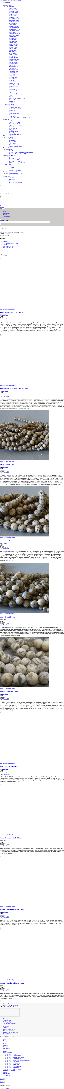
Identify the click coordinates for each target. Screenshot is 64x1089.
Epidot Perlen (12, 36)
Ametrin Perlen (13, 14)
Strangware (12, 95)
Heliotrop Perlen (13, 47)
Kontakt (5, 1019)
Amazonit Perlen (13, 11)
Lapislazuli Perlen (14, 59)
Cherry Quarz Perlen (14, 29)
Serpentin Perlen (13, 90)
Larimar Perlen (13, 60)
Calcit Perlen (12, 24)
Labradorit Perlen (13, 57)
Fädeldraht (12, 139)
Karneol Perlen (13, 54)
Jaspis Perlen (12, 53)
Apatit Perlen (12, 15)
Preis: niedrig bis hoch (8, 246)
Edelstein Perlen (10, 6)
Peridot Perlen (13, 77)
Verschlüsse (12, 179)
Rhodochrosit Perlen (14, 84)
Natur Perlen (9, 149)
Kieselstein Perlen (14, 113)
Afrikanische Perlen (14, 107)
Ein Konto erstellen (5, 1088)
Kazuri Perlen (12, 110)
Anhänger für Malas (14, 160)
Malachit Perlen (13, 68)
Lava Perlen (12, 65)
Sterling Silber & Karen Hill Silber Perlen (20, 118)
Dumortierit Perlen (14, 35)
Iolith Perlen (12, 50)
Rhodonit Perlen (13, 86)
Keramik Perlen (13, 112)
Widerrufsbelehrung (8, 1030)
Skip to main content (15, 0)
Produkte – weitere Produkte (14, 1069)
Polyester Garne (13, 145)
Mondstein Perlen (13, 69)
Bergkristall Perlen (14, 20)
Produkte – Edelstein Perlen (14, 1055)
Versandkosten (4, 315)
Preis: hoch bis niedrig (8, 247)
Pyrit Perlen (12, 80)
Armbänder (12, 169)
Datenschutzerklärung (9, 1029)
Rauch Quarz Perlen (14, 83)
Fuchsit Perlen (13, 41)
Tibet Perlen (12, 96)
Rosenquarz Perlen (14, 87)
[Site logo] (8, 192)
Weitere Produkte (10, 178)
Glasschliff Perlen (13, 116)
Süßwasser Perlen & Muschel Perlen (18, 154)
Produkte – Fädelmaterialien (14, 1058)
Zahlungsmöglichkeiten (9, 1022)
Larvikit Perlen (13, 62)
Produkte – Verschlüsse (13, 1067)
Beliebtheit (5, 241)
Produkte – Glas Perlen (13, 1061)
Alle (3, 254)
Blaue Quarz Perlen (14, 21)
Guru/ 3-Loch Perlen (14, 115)
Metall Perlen (9, 121)
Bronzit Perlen (13, 23)
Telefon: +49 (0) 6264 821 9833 (10, 1005)
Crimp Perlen (12, 127)
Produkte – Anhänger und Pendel (15, 1057)
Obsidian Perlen (13, 72)
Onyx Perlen (12, 74)
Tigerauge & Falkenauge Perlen (17, 98)
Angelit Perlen (13, 9)
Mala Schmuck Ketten (15, 170)
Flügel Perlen (12, 130)
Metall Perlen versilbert (15, 122)
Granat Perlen (12, 42)
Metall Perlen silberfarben (16, 124)
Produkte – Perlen (11, 1054)
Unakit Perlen (12, 103)
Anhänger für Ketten (14, 158)
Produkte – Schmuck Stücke (14, 1066)
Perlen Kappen (13, 128)
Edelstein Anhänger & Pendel (17, 163)
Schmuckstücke (10, 166)
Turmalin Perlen (13, 99)
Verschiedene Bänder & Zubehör (14, 173)
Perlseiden (12, 140)
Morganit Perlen (13, 71)
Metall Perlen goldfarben (15, 125)
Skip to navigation (5, 0)
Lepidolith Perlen (13, 63)
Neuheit (4, 244)
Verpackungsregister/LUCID (10, 1023)
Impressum (6, 1026)
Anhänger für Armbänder (15, 161)
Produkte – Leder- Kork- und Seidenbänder (18, 1060)
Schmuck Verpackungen (15, 182)
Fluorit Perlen (12, 39)
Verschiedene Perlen (11, 106)
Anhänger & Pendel (11, 157)
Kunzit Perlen (12, 56)
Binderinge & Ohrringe (15, 134)
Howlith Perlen (13, 48)
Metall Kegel (12, 133)
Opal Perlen (12, 75)
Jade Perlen (12, 51)
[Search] (0, 196)
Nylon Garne (12, 143)
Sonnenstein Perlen (14, 93)
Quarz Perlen (12, 81)
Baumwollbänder (13, 142)
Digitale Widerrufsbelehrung (10, 1032)
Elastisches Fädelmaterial (15, 146)
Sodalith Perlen (13, 92)
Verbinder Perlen (13, 131)
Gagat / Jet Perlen (13, 44)
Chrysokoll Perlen (14, 27)
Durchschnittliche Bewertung (10, 243)
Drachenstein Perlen (14, 33)
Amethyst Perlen (13, 12)
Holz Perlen (12, 151)
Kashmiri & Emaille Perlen (16, 109)
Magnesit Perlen (13, 66)
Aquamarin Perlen (14, 18)
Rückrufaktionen (7, 1033)
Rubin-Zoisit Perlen (14, 89)
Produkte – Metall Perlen (13, 1063)
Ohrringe (11, 167)
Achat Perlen (12, 8)
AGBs (5, 1027)
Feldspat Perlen (13, 38)
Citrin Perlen (12, 32)
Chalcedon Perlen (13, 26)
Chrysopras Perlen (14, 30)
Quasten (11, 181)
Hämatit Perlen (13, 45)
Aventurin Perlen (13, 17)
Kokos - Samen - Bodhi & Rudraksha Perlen (21, 152)
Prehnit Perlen (13, 78)
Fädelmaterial (9, 137)
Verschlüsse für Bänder (15, 175)
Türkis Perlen (12, 101)
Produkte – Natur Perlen (13, 1064)
